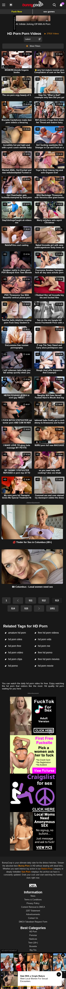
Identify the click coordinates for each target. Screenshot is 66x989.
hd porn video (15, 652)
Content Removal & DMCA (33, 907)
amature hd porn (17, 632)
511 (30, 600)
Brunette (33, 946)
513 (57, 600)
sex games (49, 11)
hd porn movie (45, 665)
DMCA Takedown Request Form (33, 922)
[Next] (39, 608)
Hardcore (33, 939)
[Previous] (18, 600)
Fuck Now (17, 11)
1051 (52, 608)
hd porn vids (44, 639)
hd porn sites (15, 639)
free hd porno (44, 652)
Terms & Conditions (33, 899)
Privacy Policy (33, 903)
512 (44, 600)
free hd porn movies (48, 659)
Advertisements (33, 914)
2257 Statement (33, 911)
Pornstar (33, 935)
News (33, 896)
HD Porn (33, 931)
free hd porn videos (48, 632)
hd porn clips (15, 659)
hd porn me (43, 646)
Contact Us (33, 918)
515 (26, 608)
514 (13, 608)
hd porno (13, 665)
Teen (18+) (33, 942)
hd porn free (14, 646)
